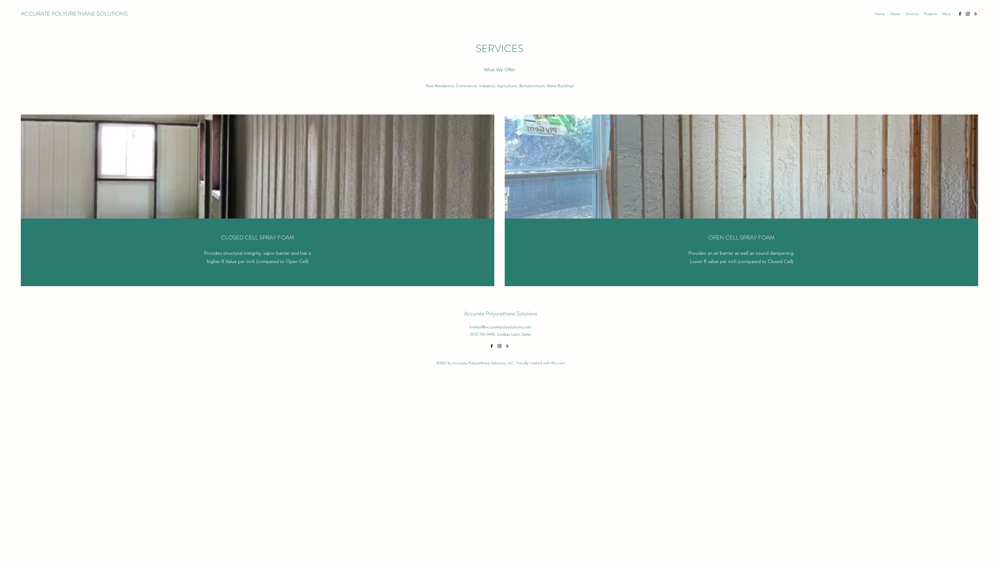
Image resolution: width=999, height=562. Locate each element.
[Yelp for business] (975, 13)
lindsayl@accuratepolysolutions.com (500, 326)
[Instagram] (967, 13)
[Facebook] (960, 13)
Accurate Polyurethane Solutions (500, 313)
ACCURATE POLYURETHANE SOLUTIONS (74, 14)
